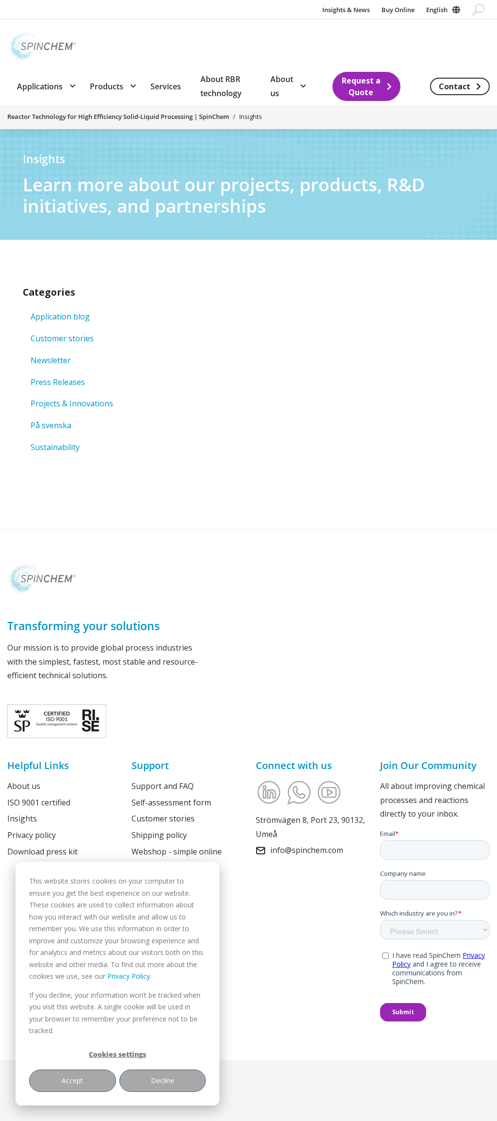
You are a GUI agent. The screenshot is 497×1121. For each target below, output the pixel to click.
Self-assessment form (171, 802)
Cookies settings (117, 1054)
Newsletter (51, 360)
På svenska (51, 425)
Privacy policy (31, 835)
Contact (454, 86)
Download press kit (42, 851)
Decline (162, 1080)
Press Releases (58, 382)
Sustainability (55, 447)
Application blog (60, 316)
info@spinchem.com (306, 850)
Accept (72, 1080)
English (436, 9)
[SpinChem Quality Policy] (56, 720)
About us (23, 786)
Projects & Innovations (72, 403)
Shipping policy (159, 835)
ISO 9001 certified (38, 802)
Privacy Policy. (129, 976)
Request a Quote (361, 86)
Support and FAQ (163, 786)
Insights (22, 818)
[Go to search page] (478, 9)
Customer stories (62, 338)
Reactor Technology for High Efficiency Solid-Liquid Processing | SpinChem (118, 116)
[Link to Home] (41, 43)
